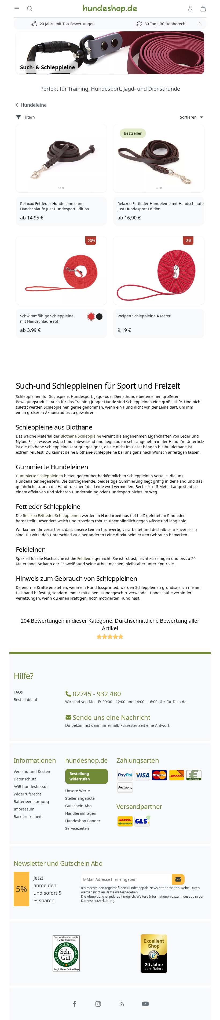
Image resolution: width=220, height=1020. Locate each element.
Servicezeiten (77, 828)
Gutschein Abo (78, 805)
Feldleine (85, 558)
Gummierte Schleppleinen (39, 475)
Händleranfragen (80, 813)
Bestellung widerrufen (79, 776)
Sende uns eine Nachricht (112, 717)
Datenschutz (25, 778)
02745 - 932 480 (97, 693)
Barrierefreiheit (28, 816)
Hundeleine (34, 105)
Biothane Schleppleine (81, 436)
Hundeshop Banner (82, 820)
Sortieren (188, 117)
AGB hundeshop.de (31, 786)
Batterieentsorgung (31, 801)
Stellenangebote (80, 798)
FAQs (18, 692)
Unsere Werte (77, 790)
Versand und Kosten (32, 771)
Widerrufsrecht (27, 794)
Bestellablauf (25, 699)
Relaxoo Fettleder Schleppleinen (52, 515)
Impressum (24, 809)
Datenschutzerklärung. (98, 900)
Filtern (29, 117)
